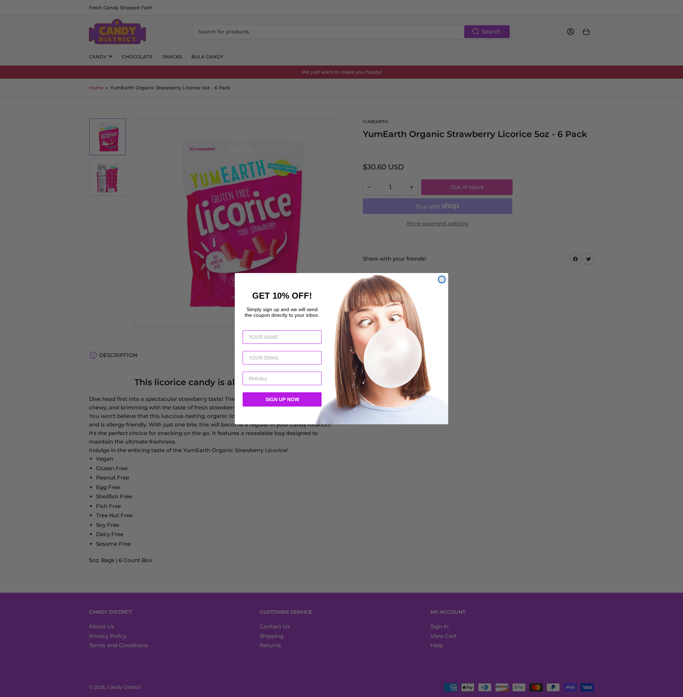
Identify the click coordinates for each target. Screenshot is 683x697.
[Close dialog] (441, 279)
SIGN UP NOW (282, 399)
